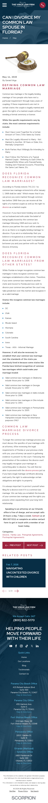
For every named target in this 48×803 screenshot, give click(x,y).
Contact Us (24, 674)
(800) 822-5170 (24, 620)
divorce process (32, 470)
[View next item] (16, 591)
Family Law (16, 535)
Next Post (32, 545)
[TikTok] (26, 646)
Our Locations (24, 661)
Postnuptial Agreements (13, 537)
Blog (24, 665)
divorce (5, 207)
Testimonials (24, 669)
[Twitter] (32, 646)
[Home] (23, 5)
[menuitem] (12, 791)
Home (24, 657)
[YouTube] (10, 646)
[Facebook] (16, 646)
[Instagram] (21, 646)
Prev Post (15, 545)
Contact (36, 516)
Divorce (5, 535)
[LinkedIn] (37, 646)
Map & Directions (23, 695)
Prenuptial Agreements (32, 535)
